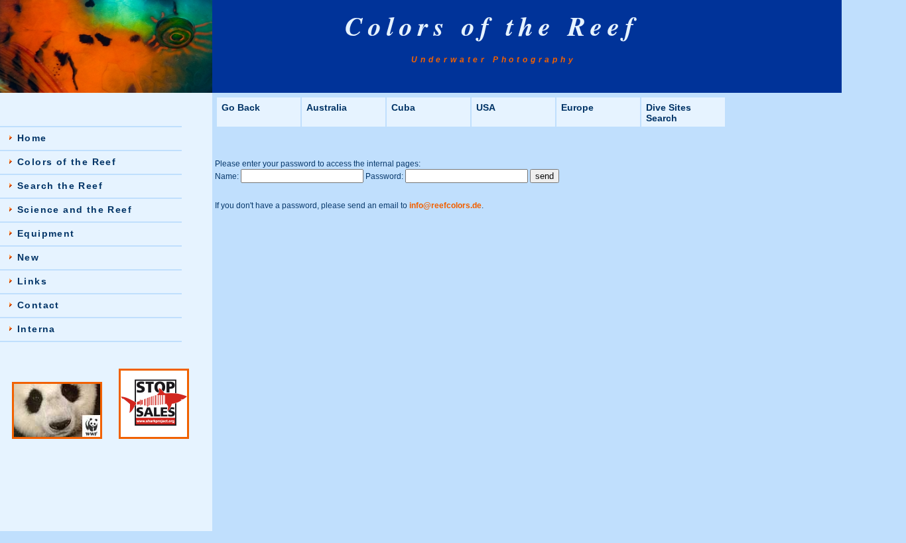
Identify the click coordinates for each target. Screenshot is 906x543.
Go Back (241, 107)
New (28, 257)
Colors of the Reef (66, 161)
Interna (36, 329)
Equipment (46, 233)
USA (485, 107)
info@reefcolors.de (445, 205)
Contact (38, 305)
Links (32, 281)
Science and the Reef (74, 209)
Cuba (403, 107)
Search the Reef (60, 185)
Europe (577, 107)
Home (32, 138)
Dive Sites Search (668, 112)
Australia (326, 107)
